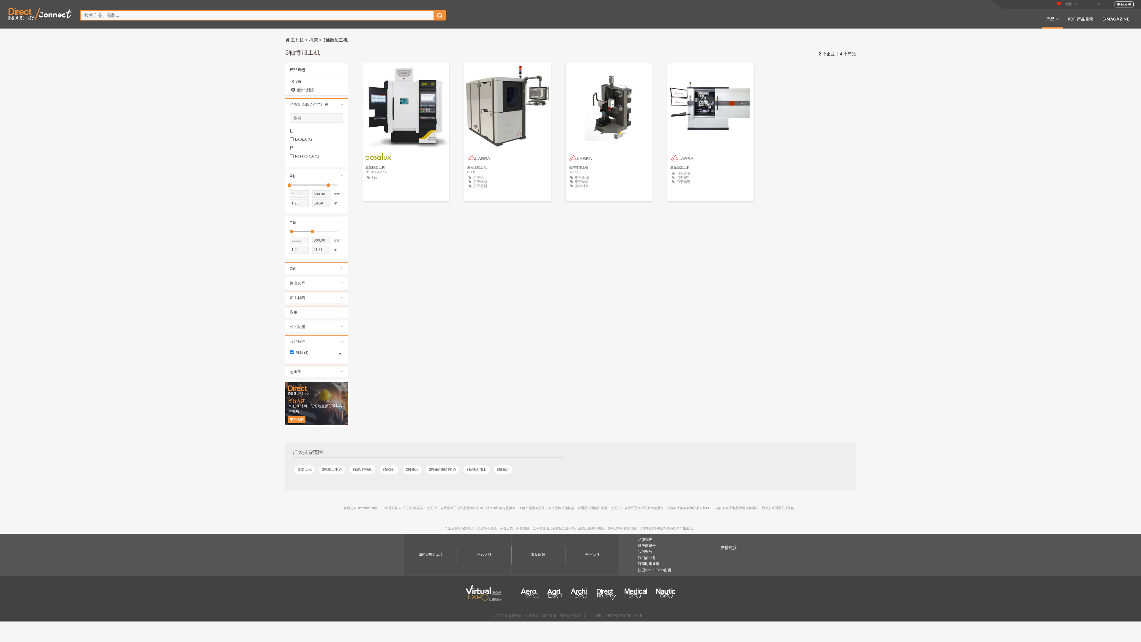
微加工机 (304, 470)
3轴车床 (503, 470)
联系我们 (406, 72)
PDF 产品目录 (1080, 18)
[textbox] (257, 15)
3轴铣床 (412, 470)
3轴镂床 (389, 470)
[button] (316, 104)
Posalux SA (307, 156)
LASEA (303, 139)
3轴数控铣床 (362, 470)
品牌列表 (645, 540)
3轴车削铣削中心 (442, 470)
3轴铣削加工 (476, 470)
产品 (1050, 18)
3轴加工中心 (332, 470)
